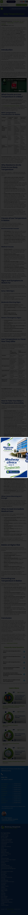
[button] (26, 438)
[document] (14, 457)
